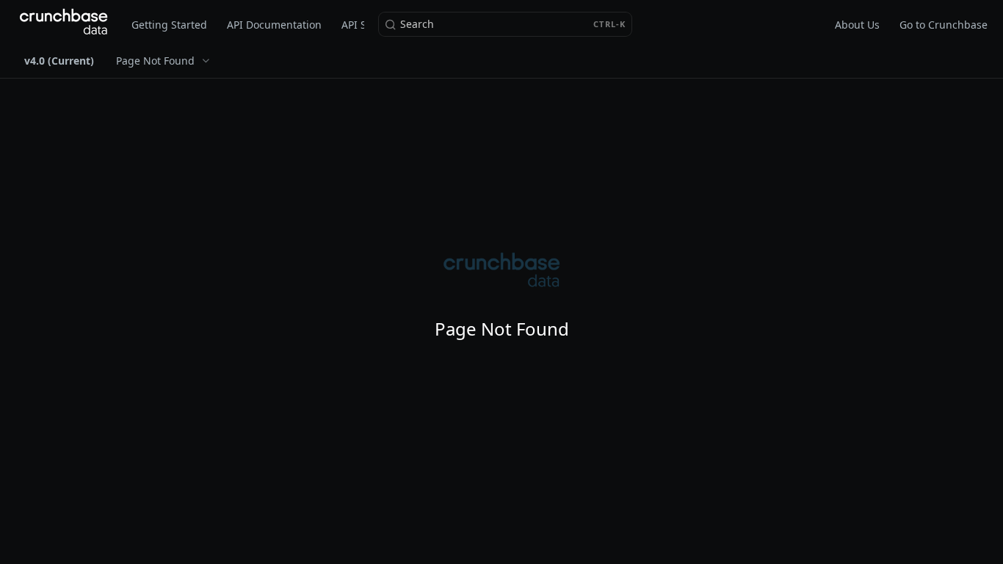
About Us (857, 25)
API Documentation (274, 25)
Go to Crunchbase (943, 25)
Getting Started (169, 25)
